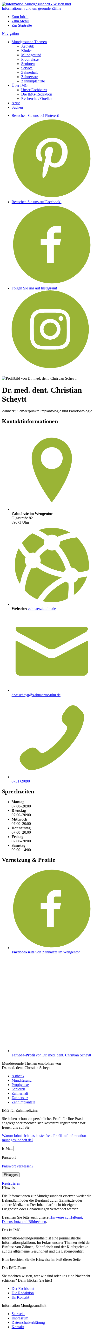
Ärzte (16, 103)
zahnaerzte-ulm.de (42, 609)
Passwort (9, 1157)
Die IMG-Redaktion (36, 94)
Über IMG (20, 85)
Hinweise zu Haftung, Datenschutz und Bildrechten (42, 1219)
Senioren (28, 64)
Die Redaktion (23, 1293)
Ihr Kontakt (20, 1297)
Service (27, 68)
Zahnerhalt (29, 72)
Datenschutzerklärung (28, 1322)
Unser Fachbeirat (34, 90)
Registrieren (11, 1183)
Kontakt (18, 1327)
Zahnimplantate (33, 81)
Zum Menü (20, 21)
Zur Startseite (22, 25)
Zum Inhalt (20, 17)
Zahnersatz (29, 77)
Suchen (17, 107)
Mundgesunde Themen (29, 42)
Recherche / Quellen (36, 98)
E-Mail (7, 1148)
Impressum (20, 1318)
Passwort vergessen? (17, 1166)
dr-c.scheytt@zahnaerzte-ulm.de (36, 695)
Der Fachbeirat (23, 1288)
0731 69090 (21, 781)
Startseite (18, 1314)
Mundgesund (31, 55)
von (46, 952)
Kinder (26, 50)
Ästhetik (27, 46)
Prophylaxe (30, 59)
